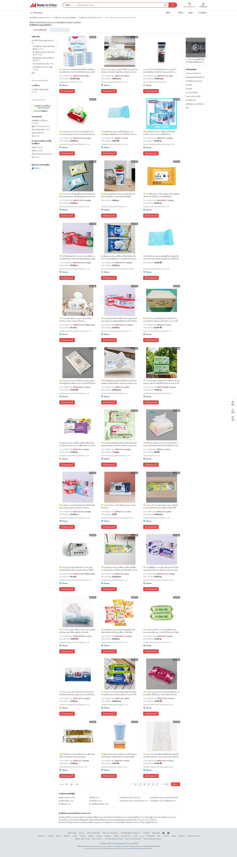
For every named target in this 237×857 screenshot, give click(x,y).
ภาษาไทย (166, 836)
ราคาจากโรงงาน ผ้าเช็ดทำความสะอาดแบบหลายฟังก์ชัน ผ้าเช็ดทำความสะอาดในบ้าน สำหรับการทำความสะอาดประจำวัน (159, 70)
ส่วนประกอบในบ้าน (193, 73)
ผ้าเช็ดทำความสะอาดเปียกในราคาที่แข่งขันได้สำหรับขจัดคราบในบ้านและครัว (77, 755)
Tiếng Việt (181, 836)
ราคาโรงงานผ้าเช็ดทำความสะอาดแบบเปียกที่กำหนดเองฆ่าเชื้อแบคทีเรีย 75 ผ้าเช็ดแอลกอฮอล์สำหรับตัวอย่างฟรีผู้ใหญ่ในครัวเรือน (77, 631)
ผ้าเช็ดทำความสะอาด (194, 81)
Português (107, 836)
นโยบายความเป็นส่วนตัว (110, 833)
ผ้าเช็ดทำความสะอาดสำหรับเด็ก (44, 53)
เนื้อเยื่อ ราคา (94, 797)
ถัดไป (174, 784)
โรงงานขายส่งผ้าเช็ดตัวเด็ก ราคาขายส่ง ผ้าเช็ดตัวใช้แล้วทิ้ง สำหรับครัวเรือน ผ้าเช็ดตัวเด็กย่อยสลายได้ (76, 568)
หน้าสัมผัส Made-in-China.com (130, 833)
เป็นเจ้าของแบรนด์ (42, 154)
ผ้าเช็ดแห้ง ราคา (65, 804)
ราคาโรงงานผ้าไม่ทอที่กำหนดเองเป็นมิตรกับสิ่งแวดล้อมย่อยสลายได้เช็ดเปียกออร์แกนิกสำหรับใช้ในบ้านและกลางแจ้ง (77, 195)
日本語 (75, 836)
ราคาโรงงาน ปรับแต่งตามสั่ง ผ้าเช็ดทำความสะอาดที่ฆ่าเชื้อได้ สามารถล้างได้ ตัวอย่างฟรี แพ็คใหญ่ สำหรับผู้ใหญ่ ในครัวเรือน (161, 693)
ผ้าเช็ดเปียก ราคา (95, 801)
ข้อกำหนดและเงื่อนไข (141, 848)
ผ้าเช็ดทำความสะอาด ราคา (130, 797)
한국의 (135, 836)
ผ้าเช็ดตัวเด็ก (191, 100)
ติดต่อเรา (37, 168)
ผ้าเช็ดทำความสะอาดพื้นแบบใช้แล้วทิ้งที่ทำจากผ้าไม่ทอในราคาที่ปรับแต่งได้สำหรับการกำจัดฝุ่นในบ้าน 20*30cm (119, 568)
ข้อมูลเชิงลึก (156, 833)
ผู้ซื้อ (167, 12)
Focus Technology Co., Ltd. (120, 843)
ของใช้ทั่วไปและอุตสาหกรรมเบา (42, 41)
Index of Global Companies (153, 839)
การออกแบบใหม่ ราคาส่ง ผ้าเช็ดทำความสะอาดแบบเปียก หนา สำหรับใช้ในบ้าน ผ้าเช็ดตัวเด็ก (161, 631)
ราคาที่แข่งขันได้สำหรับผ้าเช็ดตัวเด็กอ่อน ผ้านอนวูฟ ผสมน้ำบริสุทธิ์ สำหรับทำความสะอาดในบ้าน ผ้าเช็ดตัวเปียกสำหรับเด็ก (119, 444)
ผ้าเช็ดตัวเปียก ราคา (66, 801)
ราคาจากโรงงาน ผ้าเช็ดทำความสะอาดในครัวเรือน (118, 506)
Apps (190, 12)
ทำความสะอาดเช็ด (193, 96)
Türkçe (173, 836)
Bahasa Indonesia (194, 836)
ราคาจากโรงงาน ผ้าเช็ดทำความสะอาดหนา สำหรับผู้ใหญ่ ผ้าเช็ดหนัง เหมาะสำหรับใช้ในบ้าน (77, 381)
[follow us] (168, 833)
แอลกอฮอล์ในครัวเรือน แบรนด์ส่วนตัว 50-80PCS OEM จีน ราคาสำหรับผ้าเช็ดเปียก (118, 195)
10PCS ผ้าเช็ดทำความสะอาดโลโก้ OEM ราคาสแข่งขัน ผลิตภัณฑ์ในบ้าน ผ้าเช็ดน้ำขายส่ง (160, 444)
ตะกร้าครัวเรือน (192, 92)
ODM (37, 147)
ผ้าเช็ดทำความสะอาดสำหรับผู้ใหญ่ (44, 47)
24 (66, 784)
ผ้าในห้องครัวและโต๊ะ (43, 64)
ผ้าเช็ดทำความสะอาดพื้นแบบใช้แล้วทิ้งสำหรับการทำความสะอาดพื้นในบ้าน (159, 132)
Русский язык (126, 836)
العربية (142, 836)
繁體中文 (67, 836)
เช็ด (187, 108)
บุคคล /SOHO (38, 133)
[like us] (163, 833)
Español (91, 836)
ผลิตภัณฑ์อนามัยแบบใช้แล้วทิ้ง (43, 59)
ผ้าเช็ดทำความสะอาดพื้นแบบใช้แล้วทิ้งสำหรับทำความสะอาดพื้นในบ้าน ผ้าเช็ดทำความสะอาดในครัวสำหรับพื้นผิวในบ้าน (119, 257)
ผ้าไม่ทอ (189, 85)
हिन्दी (158, 836)
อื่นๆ (33, 73)
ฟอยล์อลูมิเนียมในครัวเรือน (196, 77)
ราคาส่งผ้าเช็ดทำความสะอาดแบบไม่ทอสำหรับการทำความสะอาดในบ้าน (75, 319)
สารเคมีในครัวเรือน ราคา (99, 804)
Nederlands (151, 836)
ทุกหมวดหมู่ (37, 12)
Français (83, 836)
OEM (37, 150)
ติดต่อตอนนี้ (68, 91)
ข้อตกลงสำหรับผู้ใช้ (93, 833)
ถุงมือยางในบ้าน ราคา (67, 797)
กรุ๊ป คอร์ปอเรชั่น (41, 129)
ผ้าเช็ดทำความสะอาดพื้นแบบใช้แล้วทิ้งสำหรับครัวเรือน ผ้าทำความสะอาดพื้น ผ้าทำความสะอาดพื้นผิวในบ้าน (77, 444)
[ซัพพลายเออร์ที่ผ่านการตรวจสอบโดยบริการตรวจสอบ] (43, 107)
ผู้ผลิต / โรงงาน (41, 126)
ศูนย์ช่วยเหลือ (72, 833)
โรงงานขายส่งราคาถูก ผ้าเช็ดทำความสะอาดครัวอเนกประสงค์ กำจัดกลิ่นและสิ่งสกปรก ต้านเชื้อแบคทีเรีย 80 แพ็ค (119, 70)
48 (77, 784)
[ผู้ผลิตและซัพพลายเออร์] (43, 5)
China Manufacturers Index (114, 839)
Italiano (116, 836)
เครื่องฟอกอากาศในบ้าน (195, 104)
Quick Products (97, 839)
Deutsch (99, 836)
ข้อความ (82, 833)
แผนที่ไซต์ (146, 833)
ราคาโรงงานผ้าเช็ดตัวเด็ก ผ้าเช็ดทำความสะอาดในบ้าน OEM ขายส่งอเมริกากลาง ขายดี (160, 319)
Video (94, 37)
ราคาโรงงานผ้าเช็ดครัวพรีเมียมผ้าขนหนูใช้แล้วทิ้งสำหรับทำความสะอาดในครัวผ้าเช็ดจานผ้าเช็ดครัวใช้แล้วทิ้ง (160, 755)
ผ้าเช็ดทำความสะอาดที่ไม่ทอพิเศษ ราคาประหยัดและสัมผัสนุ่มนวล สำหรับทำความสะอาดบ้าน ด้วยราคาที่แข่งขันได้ (119, 133)
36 (72, 784)
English (50, 836)
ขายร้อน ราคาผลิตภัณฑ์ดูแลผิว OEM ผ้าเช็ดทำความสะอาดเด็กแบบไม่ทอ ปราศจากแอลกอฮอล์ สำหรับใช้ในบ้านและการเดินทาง (77, 506)
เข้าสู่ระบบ (203, 6)
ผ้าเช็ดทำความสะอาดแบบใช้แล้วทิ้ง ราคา (165, 797)
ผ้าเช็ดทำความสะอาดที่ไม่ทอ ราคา (163, 801)
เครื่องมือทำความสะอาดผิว (43, 68)
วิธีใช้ (180, 12)
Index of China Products (133, 839)
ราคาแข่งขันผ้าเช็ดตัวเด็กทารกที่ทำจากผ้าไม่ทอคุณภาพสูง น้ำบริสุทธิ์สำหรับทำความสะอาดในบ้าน (161, 382)
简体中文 (59, 836)
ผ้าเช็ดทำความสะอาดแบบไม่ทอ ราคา (134, 801)
